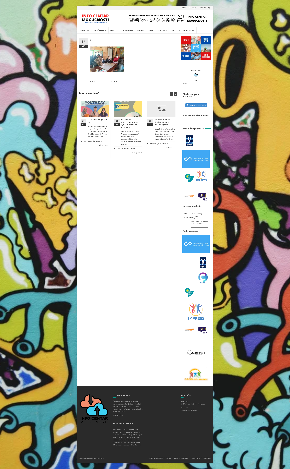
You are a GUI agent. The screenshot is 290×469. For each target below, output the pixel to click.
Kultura (141, 30)
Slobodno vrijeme (187, 30)
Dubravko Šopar (114, 82)
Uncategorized (129, 149)
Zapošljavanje (100, 30)
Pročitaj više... (103, 145)
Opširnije (138, 445)
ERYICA (168, 458)
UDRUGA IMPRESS (156, 458)
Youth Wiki (195, 458)
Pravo (150, 30)
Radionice (120, 149)
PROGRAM (192, 8)
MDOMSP (185, 458)
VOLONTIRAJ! (118, 415)
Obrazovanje (84, 30)
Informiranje (87, 141)
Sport (172, 30)
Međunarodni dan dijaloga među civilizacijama (163, 122)
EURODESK (207, 458)
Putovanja (162, 30)
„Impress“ (129, 432)
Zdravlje (114, 30)
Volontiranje (127, 30)
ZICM (176, 458)
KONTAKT (202, 8)
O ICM (184, 8)
